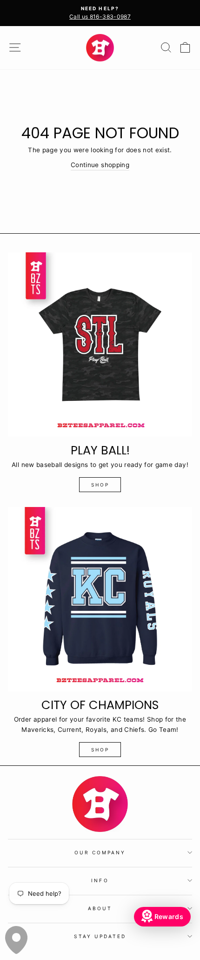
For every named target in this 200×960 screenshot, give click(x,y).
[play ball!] (100, 344)
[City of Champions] (100, 599)
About (100, 908)
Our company (100, 852)
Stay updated (100, 936)
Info (99, 880)
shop (100, 484)
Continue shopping (100, 165)
